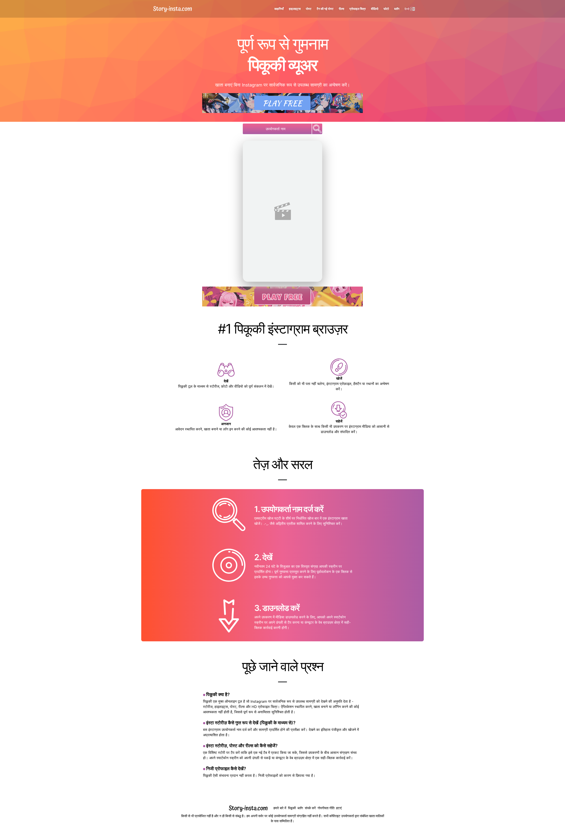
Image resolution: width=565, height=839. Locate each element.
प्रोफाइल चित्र (357, 9)
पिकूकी (292, 808)
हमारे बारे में (279, 808)
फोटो (386, 9)
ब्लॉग (396, 9)
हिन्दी (407, 9)
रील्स (341, 9)
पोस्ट (308, 9)
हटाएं (339, 808)
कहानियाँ (279, 9)
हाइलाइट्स (295, 9)
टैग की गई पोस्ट (325, 9)
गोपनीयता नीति (326, 808)
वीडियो (374, 9)
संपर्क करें (310, 808)
